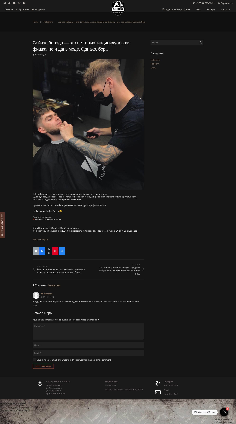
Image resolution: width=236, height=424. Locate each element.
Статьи (154, 67)
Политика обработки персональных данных (124, 389)
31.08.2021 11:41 (47, 297)
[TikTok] (10, 3)
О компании (110, 385)
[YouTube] (15, 3)
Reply (35, 305)
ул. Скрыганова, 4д (54, 388)
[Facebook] (25, 3)
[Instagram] (5, 3)
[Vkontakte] (20, 3)
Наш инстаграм (40, 239)
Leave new (54, 285)
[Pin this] (55, 251)
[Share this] (42, 251)
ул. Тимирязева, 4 (53, 390)
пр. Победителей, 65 (54, 385)
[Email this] (36, 251)
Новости (155, 63)
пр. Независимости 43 (55, 393)
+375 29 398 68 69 (171, 385)
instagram (155, 60)
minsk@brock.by (171, 394)
